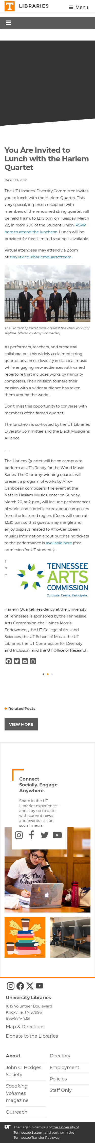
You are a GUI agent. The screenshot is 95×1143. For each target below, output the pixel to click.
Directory (60, 1056)
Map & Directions (25, 1027)
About (13, 1056)
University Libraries (28, 997)
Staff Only (61, 1090)
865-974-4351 (18, 1018)
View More (21, 724)
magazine (17, 1093)
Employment (64, 1067)
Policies (58, 1079)
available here (59, 542)
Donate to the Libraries (32, 1036)
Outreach (16, 1112)
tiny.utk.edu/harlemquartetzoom (40, 257)
